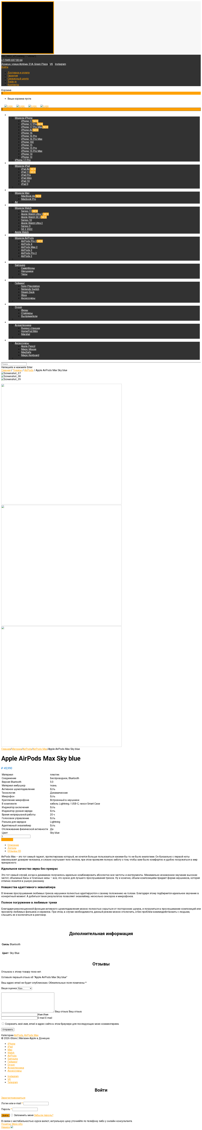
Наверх (5, 1127)
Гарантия (13, 75)
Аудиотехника (16, 1067)
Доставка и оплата (19, 72)
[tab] (104, 845)
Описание (13, 845)
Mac (10, 1049)
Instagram (60, 64)
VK (51, 64)
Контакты (13, 84)
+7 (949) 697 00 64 (11, 60)
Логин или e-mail (12, 1103)
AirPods (27, 748)
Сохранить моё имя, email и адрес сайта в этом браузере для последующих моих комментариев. (62, 1023)
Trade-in (12, 81)
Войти (4, 67)
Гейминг (13, 1061)
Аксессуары (15, 1070)
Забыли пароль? (43, 1115)
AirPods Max (40, 748)
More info (17, 1124)
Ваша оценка (9, 988)
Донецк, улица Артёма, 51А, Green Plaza (24, 64)
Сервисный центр (18, 78)
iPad (10, 1046)
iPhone (11, 1043)
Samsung (13, 1058)
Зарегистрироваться (13, 1097)
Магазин (17, 748)
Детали (12, 848)
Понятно (6, 1124)
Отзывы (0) (14, 851)
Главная (6, 748)
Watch (11, 1052)
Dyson (11, 1064)
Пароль (6, 1109)
